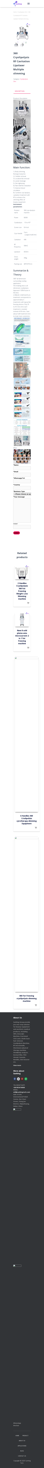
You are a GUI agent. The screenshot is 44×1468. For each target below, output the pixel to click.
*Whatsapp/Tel (19, 478)
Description (19, 91)
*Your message (19, 510)
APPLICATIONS (22, 1446)
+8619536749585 (19, 1087)
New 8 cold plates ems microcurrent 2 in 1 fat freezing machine (22, 637)
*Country (16, 485)
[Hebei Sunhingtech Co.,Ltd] (18, 3)
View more (17, 1065)
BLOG (22, 1451)
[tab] (22, 91)
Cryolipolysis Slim (22, 12)
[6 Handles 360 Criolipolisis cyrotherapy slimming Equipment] (26, 734)
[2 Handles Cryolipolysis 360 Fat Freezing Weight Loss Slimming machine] (22, 572)
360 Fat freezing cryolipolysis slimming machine (27, 998)
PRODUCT (25, 1435)
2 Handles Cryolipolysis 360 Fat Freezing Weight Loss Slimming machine (22, 591)
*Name (16, 465)
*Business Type (19, 507)
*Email (15, 472)
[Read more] (28, 603)
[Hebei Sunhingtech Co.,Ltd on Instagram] (22, 1078)
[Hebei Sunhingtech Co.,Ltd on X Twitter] (18, 1078)
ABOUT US (22, 1441)
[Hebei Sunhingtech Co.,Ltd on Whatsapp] (25, 1078)
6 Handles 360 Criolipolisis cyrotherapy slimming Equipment (27, 820)
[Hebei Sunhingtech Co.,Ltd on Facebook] (14, 1078)
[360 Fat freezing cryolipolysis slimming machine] (26, 914)
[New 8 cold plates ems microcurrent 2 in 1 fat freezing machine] (22, 619)
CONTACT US (22, 1456)
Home (15, 12)
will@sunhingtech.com (21, 1092)
